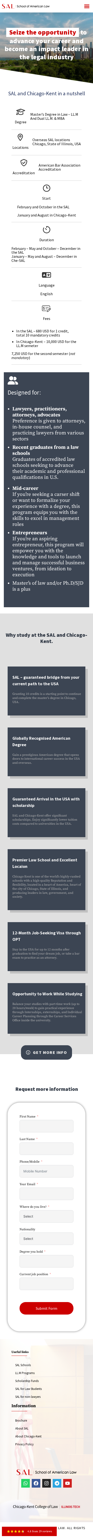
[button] (87, 6)
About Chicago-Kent (28, 1436)
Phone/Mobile (30, 1162)
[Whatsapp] (25, 1483)
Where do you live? (33, 1207)
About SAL (21, 1428)
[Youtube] (67, 1483)
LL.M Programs (25, 1373)
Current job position (34, 1274)
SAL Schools (23, 1365)
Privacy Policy (24, 1444)
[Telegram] (57, 1483)
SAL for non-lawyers (28, 1397)
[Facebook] (36, 1483)
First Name (28, 1116)
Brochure (21, 1420)
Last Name (27, 1139)
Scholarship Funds (27, 1381)
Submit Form (46, 1308)
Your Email (27, 1184)
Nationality (27, 1229)
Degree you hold (31, 1252)
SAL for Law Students (28, 1389)
